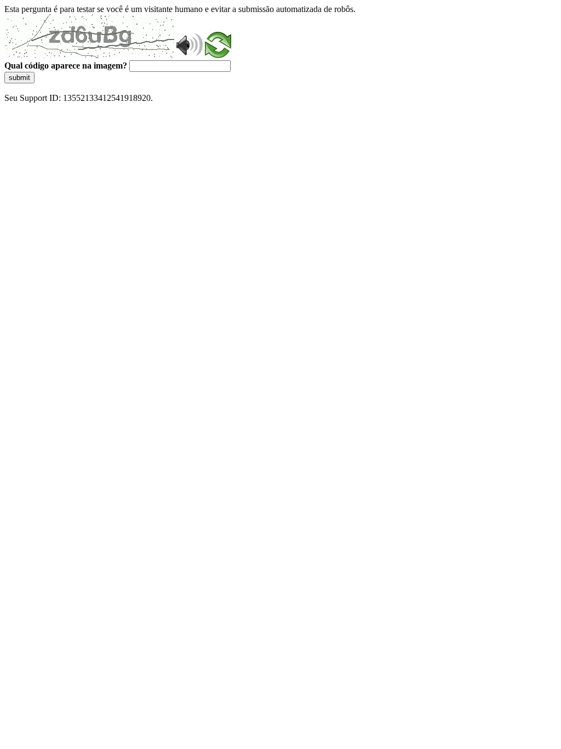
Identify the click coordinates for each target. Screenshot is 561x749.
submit (19, 77)
